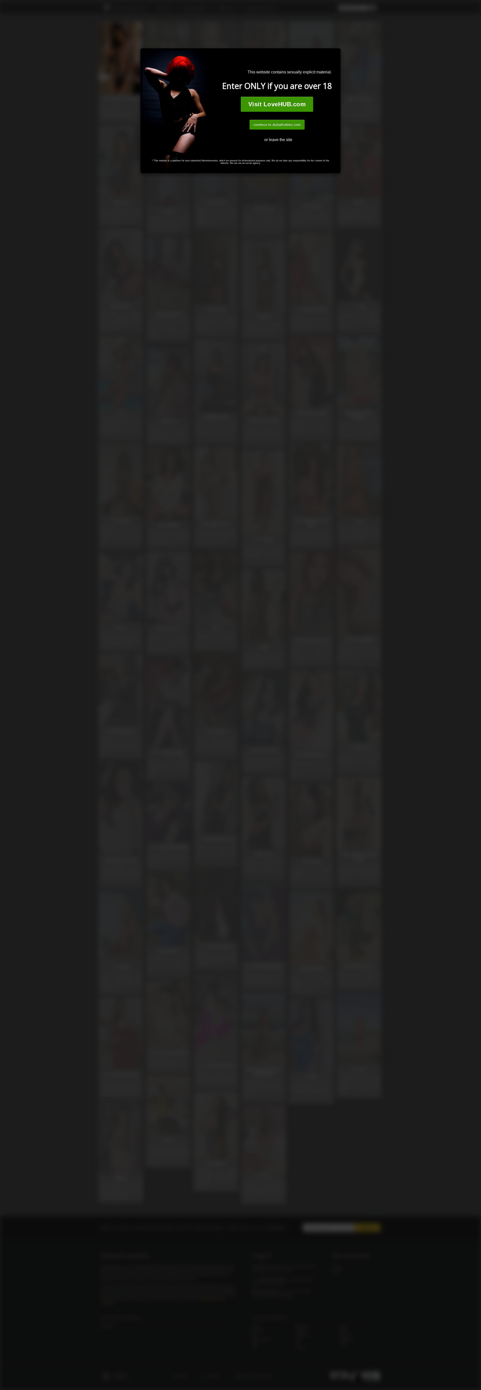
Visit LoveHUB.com (277, 104)
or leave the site (278, 140)
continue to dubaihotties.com (277, 125)
